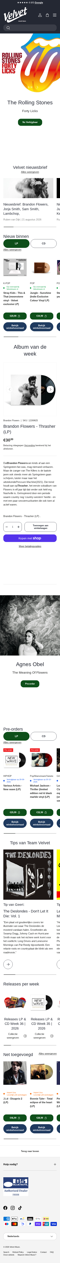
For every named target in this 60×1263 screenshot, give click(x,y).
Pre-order (30, 683)
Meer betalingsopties (30, 546)
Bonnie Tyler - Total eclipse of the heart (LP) (41, 1102)
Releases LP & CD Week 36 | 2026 (15, 1023)
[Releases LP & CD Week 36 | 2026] (15, 1002)
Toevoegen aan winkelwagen (40, 526)
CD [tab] (44, 243)
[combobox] (30, 27)
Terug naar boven (30, 1151)
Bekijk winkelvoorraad (15, 326)
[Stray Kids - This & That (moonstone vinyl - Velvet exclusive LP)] (15, 267)
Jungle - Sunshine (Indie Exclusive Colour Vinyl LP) (40, 296)
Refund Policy (18, 1252)
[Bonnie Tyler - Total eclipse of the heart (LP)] (41, 1073)
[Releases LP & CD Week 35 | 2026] (41, 1002)
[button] (47, 15)
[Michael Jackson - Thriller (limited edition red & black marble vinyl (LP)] (41, 760)
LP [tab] (16, 243)
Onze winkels (8, 1255)
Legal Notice (32, 1252)
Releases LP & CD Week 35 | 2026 (42, 1023)
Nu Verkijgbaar (30, 122)
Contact (43, 1252)
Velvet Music (15, 1247)
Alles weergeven (30, 171)
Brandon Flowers (11, 420)
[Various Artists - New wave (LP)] (15, 760)
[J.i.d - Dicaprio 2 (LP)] (15, 1073)
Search (6, 1252)
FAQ (52, 1252)
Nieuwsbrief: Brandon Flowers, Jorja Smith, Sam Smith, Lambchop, (25, 208)
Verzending (29, 445)
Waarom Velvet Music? (27, 1255)
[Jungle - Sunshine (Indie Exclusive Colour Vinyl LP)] (41, 267)
